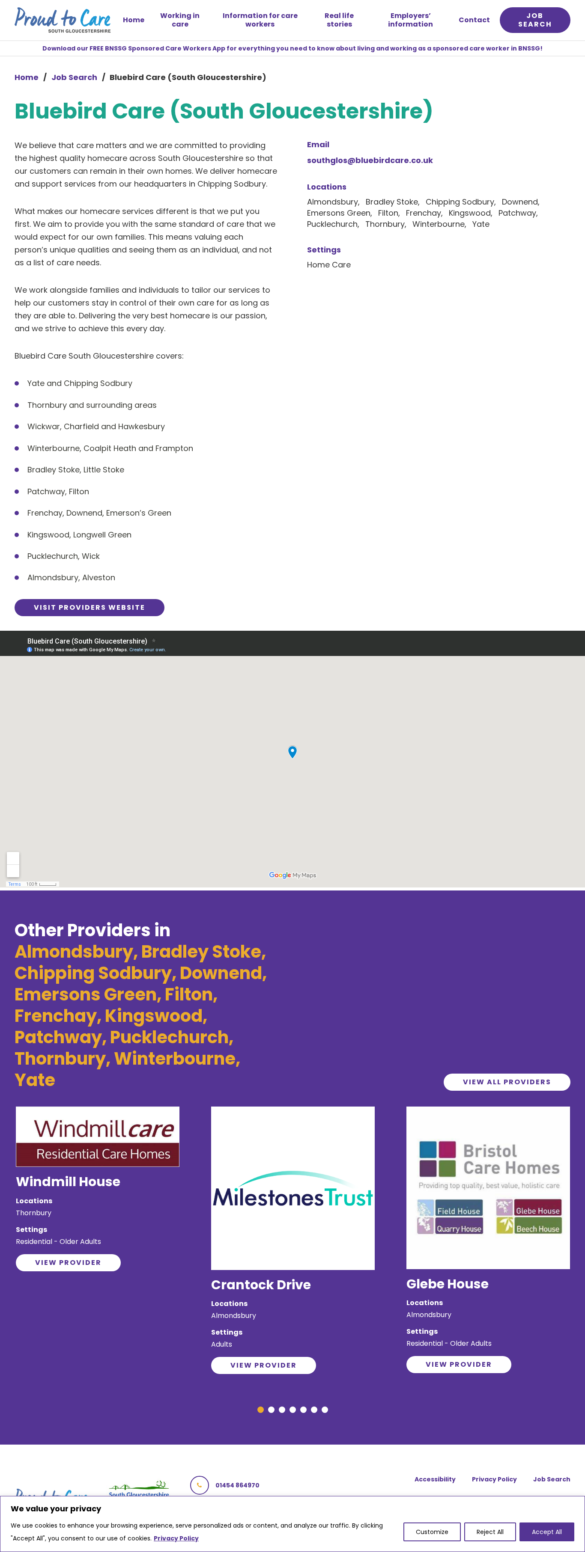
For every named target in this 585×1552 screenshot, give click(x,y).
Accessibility (435, 1479)
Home (133, 20)
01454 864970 (237, 1485)
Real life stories (339, 20)
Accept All (547, 1532)
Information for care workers (260, 20)
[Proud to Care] (63, 20)
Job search (535, 20)
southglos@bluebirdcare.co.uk (370, 160)
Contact (474, 20)
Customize (432, 1532)
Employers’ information (410, 20)
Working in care (180, 20)
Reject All (490, 1532)
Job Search (74, 77)
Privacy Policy (176, 1538)
